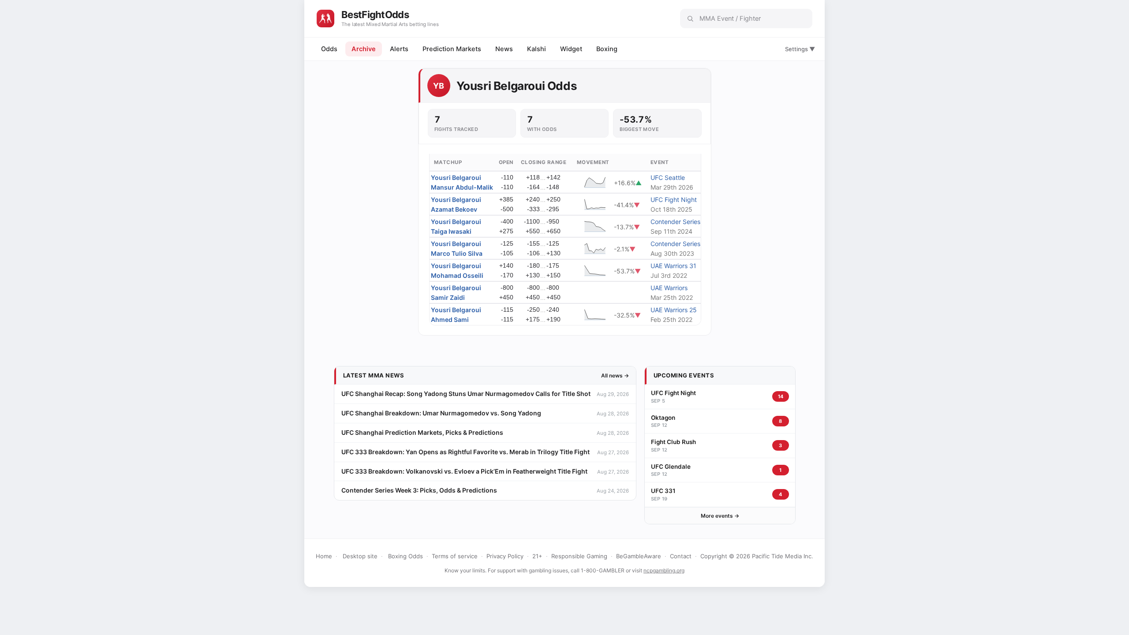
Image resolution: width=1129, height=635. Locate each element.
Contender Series (675, 221)
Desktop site (360, 556)
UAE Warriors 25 (673, 310)
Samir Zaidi (448, 297)
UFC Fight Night (673, 199)
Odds (329, 49)
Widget (571, 49)
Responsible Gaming (579, 556)
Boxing (606, 49)
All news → (615, 375)
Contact (681, 556)
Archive (363, 49)
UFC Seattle (667, 177)
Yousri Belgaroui (456, 177)
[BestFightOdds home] (325, 18)
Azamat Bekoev (454, 209)
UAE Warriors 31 (673, 265)
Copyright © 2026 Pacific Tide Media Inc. (756, 556)
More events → (720, 515)
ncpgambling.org (663, 570)
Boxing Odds (405, 556)
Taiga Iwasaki (451, 231)
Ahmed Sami (450, 319)
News (504, 49)
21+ (537, 556)
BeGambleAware (638, 556)
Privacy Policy (504, 556)
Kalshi (536, 49)
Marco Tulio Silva (456, 253)
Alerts (399, 49)
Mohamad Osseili (457, 275)
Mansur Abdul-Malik (462, 187)
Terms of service (455, 556)
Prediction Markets (451, 49)
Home (324, 556)
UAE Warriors (669, 287)
